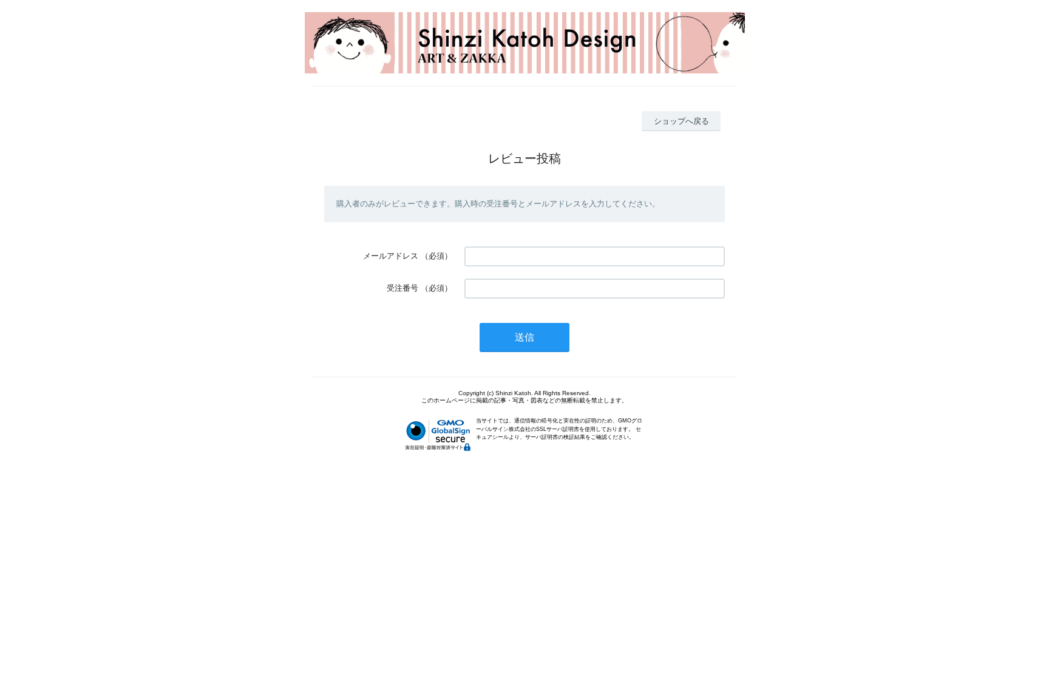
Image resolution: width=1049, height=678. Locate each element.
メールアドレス (390, 255)
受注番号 (402, 288)
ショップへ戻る (681, 121)
